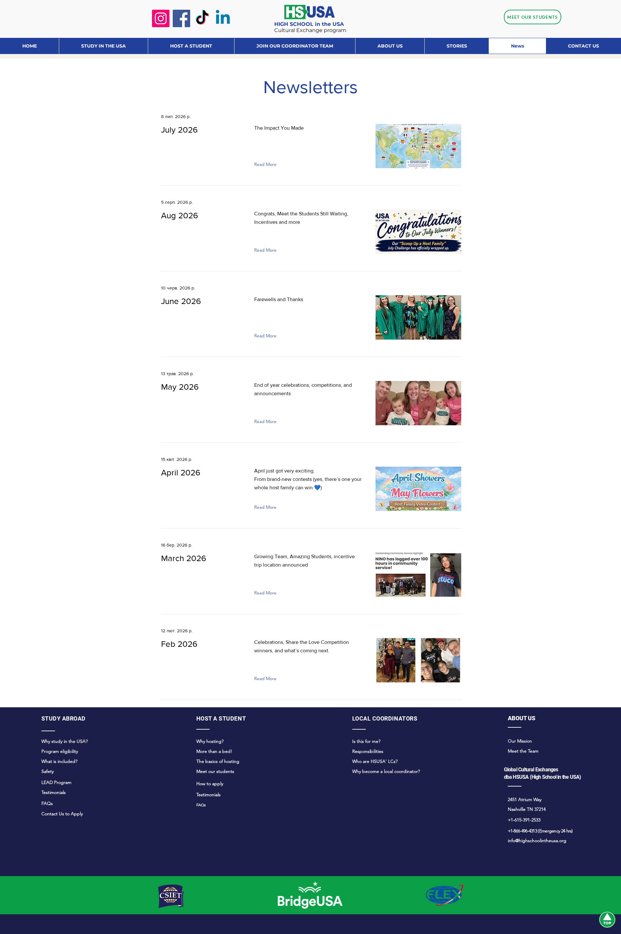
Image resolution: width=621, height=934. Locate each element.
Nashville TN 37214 (527, 809)
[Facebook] (181, 18)
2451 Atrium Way (524, 799)
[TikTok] (202, 18)
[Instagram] (160, 18)
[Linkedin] (223, 18)
